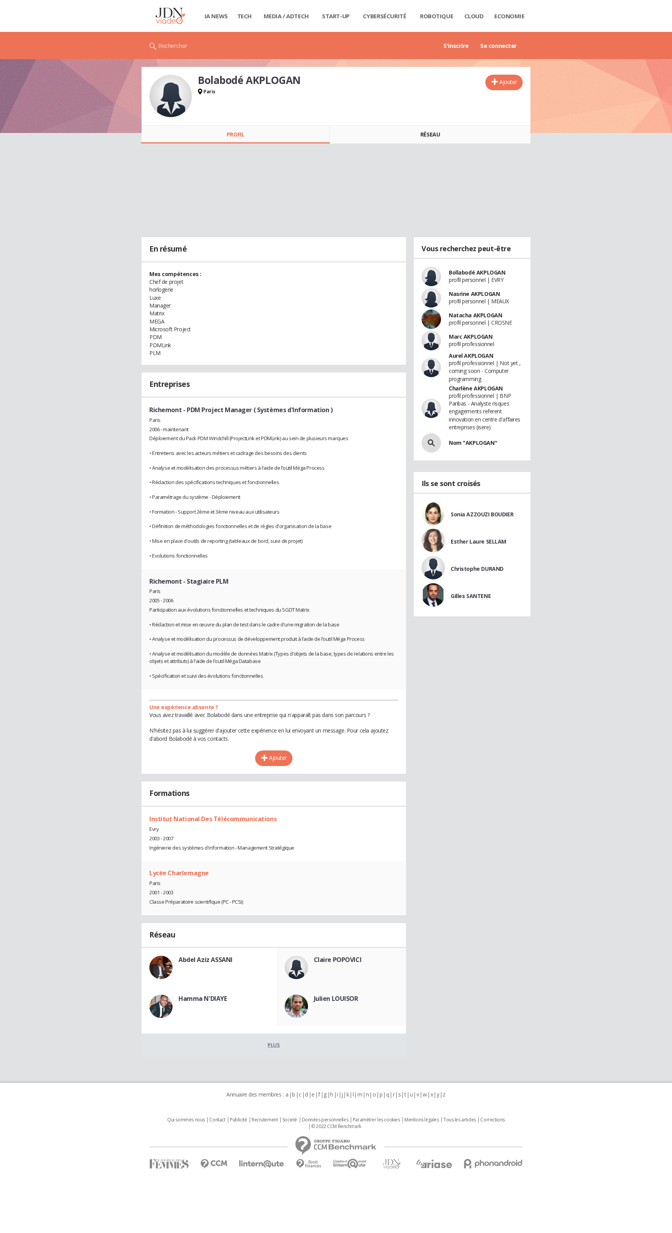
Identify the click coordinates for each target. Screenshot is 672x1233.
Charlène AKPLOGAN (476, 388)
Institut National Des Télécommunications (212, 819)
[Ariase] (434, 1164)
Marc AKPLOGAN (471, 336)
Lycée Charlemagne (179, 873)
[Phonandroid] (493, 1163)
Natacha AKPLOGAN (475, 315)
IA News (216, 16)
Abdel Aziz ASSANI (205, 959)
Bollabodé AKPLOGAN (477, 272)
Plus (274, 1044)
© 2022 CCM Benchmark (336, 1126)
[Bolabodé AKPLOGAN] (170, 96)
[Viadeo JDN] (391, 1164)
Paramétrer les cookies (376, 1120)
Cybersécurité (384, 16)
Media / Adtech (286, 16)
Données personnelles (325, 1120)
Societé (289, 1120)
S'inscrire (456, 45)
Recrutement (265, 1120)
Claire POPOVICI (338, 959)
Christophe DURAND (477, 568)
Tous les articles (459, 1120)
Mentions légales (421, 1120)
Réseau (430, 134)
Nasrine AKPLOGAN (474, 293)
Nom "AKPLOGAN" (473, 442)
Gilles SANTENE (471, 596)
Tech (244, 16)
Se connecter (498, 45)
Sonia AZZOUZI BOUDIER (482, 514)
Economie (509, 16)
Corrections (492, 1120)
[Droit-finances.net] (308, 1164)
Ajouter (508, 82)
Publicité (238, 1120)
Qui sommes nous (186, 1120)
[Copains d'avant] (350, 1163)
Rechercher (172, 45)
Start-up (336, 16)
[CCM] (213, 1164)
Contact (217, 1120)
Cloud (474, 16)
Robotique (436, 16)
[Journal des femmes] (169, 1164)
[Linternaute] (261, 1164)
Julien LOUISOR (336, 998)
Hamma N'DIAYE (202, 998)
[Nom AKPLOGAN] (431, 443)
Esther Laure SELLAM (478, 541)
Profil (235, 134)
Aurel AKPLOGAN (471, 355)
